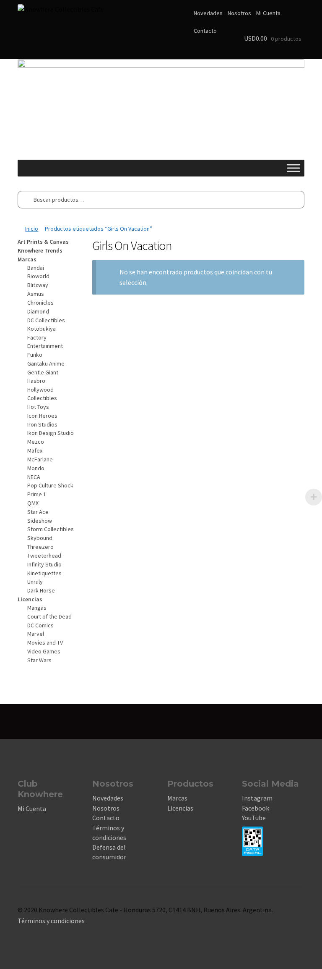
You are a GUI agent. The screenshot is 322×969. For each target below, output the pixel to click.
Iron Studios (42, 424)
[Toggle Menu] (293, 168)
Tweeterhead (44, 555)
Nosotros (239, 13)
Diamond (38, 311)
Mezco (35, 441)
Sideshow (39, 520)
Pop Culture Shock (50, 485)
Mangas (37, 607)
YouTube (254, 818)
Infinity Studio (44, 564)
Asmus (35, 294)
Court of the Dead (49, 616)
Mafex (34, 450)
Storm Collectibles (50, 529)
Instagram (257, 798)
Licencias (180, 808)
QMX (33, 503)
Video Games (43, 651)
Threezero (40, 546)
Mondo (35, 468)
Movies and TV (45, 642)
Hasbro (36, 380)
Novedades (208, 13)
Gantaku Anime (46, 363)
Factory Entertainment (45, 342)
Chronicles (40, 302)
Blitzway (37, 285)
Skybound (39, 538)
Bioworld (38, 276)
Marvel (35, 633)
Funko (34, 354)
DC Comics (40, 625)
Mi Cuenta (268, 13)
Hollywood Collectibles (42, 394)
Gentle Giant (42, 372)
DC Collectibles (46, 320)
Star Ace (38, 512)
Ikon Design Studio (50, 433)
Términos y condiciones (51, 920)
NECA (33, 477)
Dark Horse (41, 590)
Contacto (205, 30)
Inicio (31, 228)
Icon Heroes (42, 415)
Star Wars (39, 660)
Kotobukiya (41, 328)
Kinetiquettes (44, 573)
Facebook (255, 808)
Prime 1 (36, 494)
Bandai (35, 267)
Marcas (177, 798)
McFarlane (40, 459)
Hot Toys (38, 407)
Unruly (35, 581)
